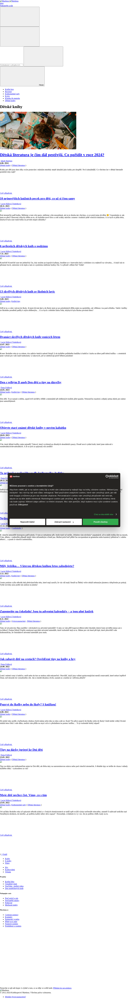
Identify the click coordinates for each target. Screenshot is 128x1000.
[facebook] (19, 947)
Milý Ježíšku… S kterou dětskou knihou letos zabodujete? (37, 566)
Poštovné (8, 903)
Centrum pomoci (11, 915)
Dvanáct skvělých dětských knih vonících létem (30, 337)
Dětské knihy (10, 101)
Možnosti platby (11, 905)
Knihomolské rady (12, 94)
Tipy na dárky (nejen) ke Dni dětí (21, 749)
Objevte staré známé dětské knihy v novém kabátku (33, 427)
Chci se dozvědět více (103, 514)
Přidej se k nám (11, 921)
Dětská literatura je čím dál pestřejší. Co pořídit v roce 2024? (52, 154)
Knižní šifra (9, 882)
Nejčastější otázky (12, 900)
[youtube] (19, 966)
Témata (8, 872)
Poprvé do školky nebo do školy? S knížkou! (28, 704)
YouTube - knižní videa (14, 886)
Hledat (41, 85)
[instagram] (19, 986)
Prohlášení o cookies (13, 926)
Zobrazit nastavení (62, 522)
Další (5, 854)
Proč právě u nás (11, 898)
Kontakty (8, 917)
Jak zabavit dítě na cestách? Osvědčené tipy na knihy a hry (38, 659)
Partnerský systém (12, 919)
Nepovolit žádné (27, 522)
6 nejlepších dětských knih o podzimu (24, 246)
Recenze (8, 92)
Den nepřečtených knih (14, 888)
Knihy (7, 859)
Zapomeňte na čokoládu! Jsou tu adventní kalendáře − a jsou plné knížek (46, 611)
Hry (6, 867)
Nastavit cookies (11, 924)
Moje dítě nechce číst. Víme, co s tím (23, 795)
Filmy (7, 863)
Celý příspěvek (6, 193)
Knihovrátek (10, 870)
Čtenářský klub (11, 884)
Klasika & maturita (12, 98)
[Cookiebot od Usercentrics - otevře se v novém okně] (107, 477)
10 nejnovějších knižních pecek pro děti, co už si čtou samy (37, 198)
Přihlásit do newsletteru (62, 988)
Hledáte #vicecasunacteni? (15, 997)
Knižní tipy (9, 89)
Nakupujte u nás (6, 6)
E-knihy (8, 861)
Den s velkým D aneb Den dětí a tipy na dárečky (30, 382)
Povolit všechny (101, 522)
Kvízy (7, 96)
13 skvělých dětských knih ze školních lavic (27, 291)
